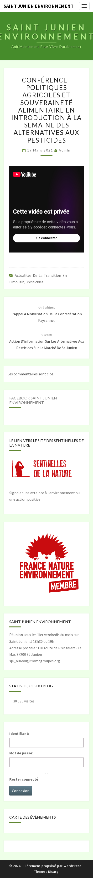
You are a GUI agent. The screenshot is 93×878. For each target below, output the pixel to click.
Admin (65, 150)
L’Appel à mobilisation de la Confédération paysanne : (46, 314)
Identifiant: (19, 733)
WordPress (73, 866)
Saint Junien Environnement (38, 6)
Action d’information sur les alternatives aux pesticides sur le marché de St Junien (46, 341)
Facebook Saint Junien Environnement (33, 400)
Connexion (20, 790)
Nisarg (53, 871)
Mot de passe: (21, 753)
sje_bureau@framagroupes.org (34, 660)
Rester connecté (23, 779)
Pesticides (35, 281)
